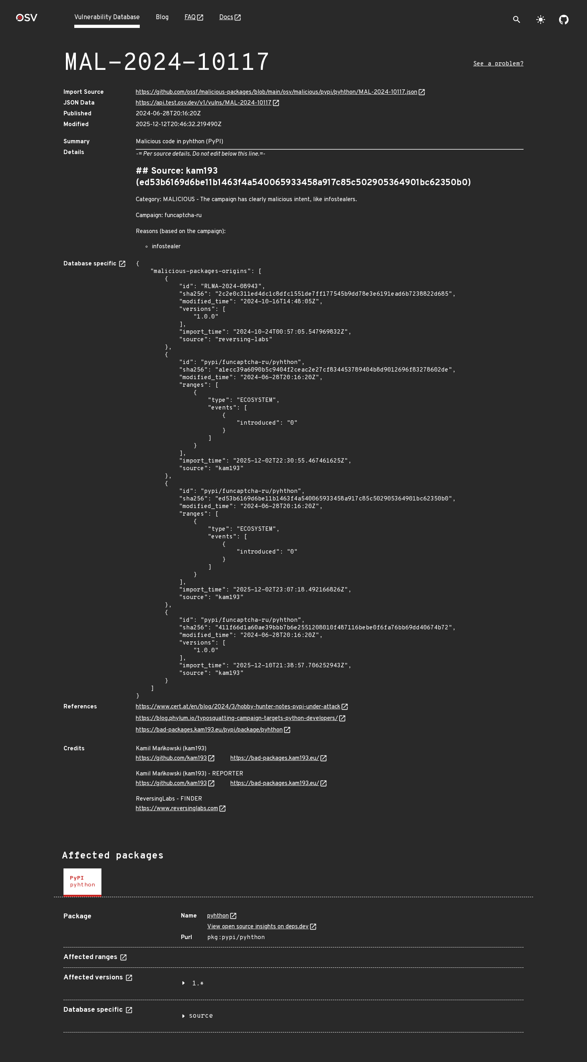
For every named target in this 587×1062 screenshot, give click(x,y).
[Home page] (27, 20)
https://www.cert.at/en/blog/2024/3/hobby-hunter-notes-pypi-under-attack (238, 707)
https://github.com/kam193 (171, 758)
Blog (162, 18)
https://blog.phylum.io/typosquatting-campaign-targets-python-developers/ (237, 718)
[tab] (82, 882)
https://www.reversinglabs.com (177, 809)
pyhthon (218, 916)
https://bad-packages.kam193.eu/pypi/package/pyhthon (209, 730)
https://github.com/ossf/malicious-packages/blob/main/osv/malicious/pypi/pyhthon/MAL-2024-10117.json (276, 92)
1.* (198, 984)
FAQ (190, 18)
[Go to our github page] (564, 19)
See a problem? (498, 64)
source (201, 1016)
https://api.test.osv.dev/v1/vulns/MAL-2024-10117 (204, 103)
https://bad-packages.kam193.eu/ (274, 758)
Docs (226, 18)
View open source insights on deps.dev (258, 927)
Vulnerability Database (107, 18)
